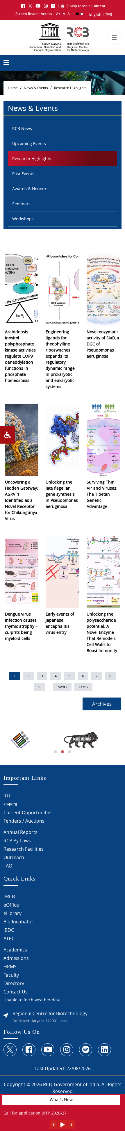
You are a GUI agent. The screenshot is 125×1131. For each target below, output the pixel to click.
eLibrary (12, 913)
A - (69, 13)
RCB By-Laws (17, 840)
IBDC (8, 930)
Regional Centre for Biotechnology (50, 1013)
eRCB (9, 896)
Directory (13, 983)
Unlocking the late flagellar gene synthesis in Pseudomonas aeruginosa (62, 494)
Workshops (23, 219)
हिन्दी (109, 14)
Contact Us (15, 992)
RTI (6, 796)
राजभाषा (10, 804)
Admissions (16, 958)
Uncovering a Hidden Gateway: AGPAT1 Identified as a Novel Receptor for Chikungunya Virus (21, 500)
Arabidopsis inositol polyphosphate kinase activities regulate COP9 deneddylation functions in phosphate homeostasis (20, 356)
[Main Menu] (6, 63)
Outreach (13, 857)
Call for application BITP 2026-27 (35, 1113)
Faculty (11, 975)
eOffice (11, 905)
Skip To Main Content (88, 5)
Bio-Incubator (18, 921)
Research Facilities (23, 849)
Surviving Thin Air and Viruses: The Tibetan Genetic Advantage (102, 494)
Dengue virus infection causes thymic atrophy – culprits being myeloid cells (21, 626)
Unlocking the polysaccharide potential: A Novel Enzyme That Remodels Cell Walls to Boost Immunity (102, 632)
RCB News (22, 128)
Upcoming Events (29, 143)
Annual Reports (20, 832)
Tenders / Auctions (23, 821)
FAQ (7, 866)
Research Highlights (70, 87)
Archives (102, 703)
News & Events (36, 87)
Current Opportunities (28, 812)
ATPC (9, 938)
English (95, 14)
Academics (15, 950)
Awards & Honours (30, 188)
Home (13, 87)
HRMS (10, 966)
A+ (58, 13)
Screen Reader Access (33, 13)
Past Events (23, 173)
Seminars (21, 203)
